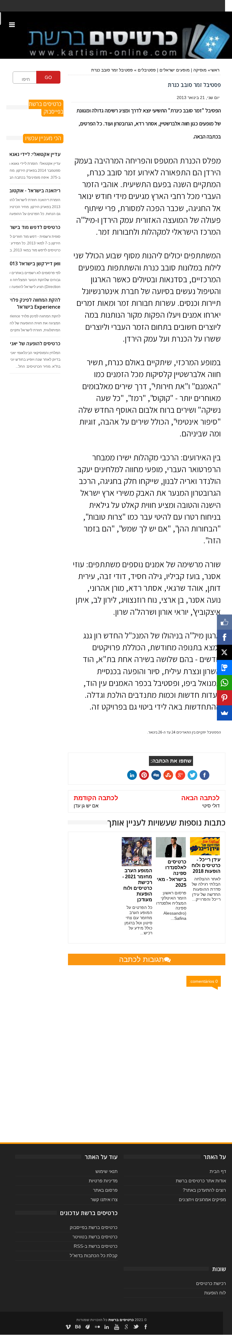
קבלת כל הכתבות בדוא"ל (94, 1255)
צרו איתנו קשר (104, 1199)
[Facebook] (224, 637)
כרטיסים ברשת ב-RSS (96, 1246)
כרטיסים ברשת (121, 1320)
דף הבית (218, 1171)
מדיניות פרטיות (103, 1180)
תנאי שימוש (106, 1171)
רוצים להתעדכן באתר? (204, 1190)
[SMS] (224, 667)
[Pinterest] (224, 697)
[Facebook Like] (224, 622)
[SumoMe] (224, 713)
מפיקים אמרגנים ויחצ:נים (202, 1199)
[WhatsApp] (224, 682)
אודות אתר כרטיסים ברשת (201, 1180)
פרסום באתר (105, 1190)
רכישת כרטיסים (211, 1283)
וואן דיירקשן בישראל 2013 (33, 263)
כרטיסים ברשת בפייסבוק (94, 1227)
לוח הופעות (215, 1292)
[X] (224, 652)
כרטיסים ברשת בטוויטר (95, 1236)
